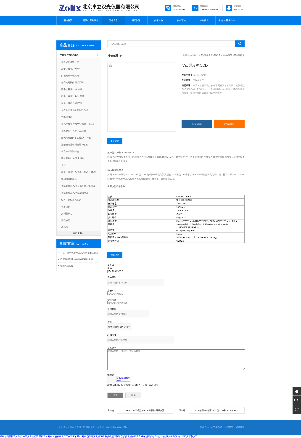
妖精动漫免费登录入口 (170, 436)
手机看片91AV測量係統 (72, 158)
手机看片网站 (45, 436)
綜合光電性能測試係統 (72, 82)
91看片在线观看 (30, 436)
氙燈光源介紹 (67, 265)
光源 (63, 165)
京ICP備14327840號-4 (117, 427)
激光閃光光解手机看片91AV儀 (76, 137)
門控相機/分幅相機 (70, 75)
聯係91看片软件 (227, 20)
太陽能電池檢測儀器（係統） (75, 144)
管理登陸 (228, 427)
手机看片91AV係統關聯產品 (74, 193)
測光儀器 (65, 220)
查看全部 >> (79, 233)
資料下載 (181, 20)
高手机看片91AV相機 (71, 89)
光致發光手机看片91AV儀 (73, 130)
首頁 (200, 55)
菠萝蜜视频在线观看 (131, 436)
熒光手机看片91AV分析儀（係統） (78, 124)
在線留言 (204, 20)
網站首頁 (67, 20)
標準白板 (65, 206)
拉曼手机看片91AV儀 (71, 103)
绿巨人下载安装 (189, 436)
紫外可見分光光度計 (71, 199)
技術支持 (158, 20)
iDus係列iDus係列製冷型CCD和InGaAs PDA (216, 410)
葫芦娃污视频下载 (95, 436)
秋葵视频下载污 (112, 436)
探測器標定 (66, 213)
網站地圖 (240, 427)
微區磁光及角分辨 (70, 62)
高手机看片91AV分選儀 (72, 96)
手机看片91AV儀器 (69, 55)
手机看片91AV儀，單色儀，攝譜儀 (78, 186)
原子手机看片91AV (70, 68)
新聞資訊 (136, 20)
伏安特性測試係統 (70, 151)
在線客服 (229, 124)
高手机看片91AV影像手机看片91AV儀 (78, 173)
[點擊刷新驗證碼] (123, 379)
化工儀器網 (216, 427)
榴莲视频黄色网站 (150, 436)
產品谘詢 (197, 124)
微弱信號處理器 (69, 179)
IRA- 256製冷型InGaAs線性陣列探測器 (145, 410)
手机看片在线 (15, 436)
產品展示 (113, 20)
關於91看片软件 (90, 20)
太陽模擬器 (66, 117)
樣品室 (64, 227)
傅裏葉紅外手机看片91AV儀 (74, 110)
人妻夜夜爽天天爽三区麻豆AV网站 (69, 436)
